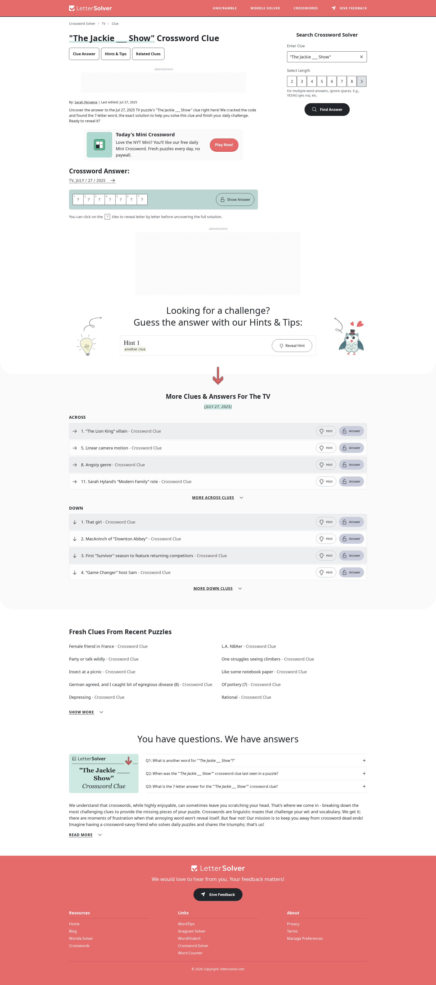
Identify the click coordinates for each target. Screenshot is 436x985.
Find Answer (331, 109)
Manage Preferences (305, 938)
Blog (73, 931)
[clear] (361, 57)
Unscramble (225, 8)
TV (103, 23)
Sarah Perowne (85, 102)
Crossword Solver (82, 23)
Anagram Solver (192, 931)
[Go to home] (218, 868)
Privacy (293, 923)
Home (74, 923)
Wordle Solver (265, 8)
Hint (329, 431)
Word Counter (190, 952)
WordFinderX (189, 938)
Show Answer (238, 199)
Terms (292, 931)
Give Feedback (222, 894)
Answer (354, 431)
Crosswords (306, 8)
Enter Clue (296, 45)
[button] (218, 345)
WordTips (186, 923)
